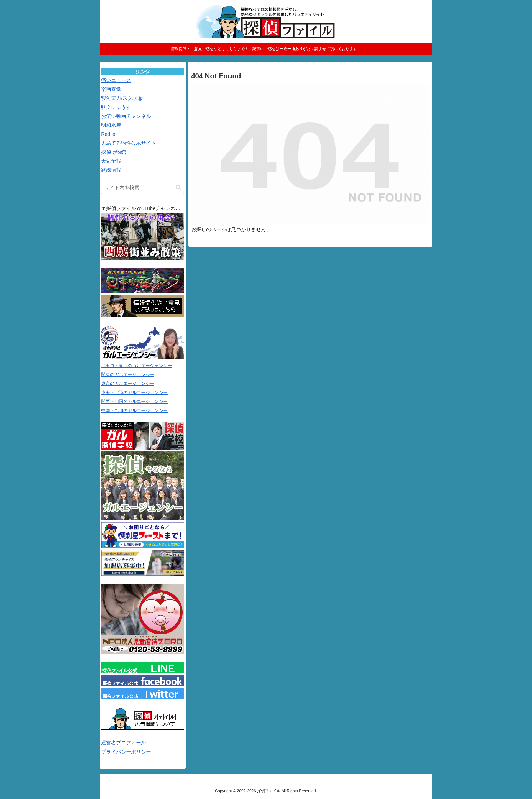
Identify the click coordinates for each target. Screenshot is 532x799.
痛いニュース (116, 80)
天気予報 (111, 161)
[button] (178, 188)
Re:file (108, 134)
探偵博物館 (113, 152)
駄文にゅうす (116, 107)
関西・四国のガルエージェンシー (134, 401)
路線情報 (111, 170)
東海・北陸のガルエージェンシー (134, 392)
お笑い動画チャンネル (126, 116)
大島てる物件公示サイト (128, 143)
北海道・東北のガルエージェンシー (136, 365)
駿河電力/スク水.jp (122, 98)
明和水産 (111, 125)
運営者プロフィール (123, 743)
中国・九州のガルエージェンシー (134, 410)
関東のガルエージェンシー (127, 374)
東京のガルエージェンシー (127, 383)
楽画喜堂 (111, 89)
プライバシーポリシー (126, 752)
